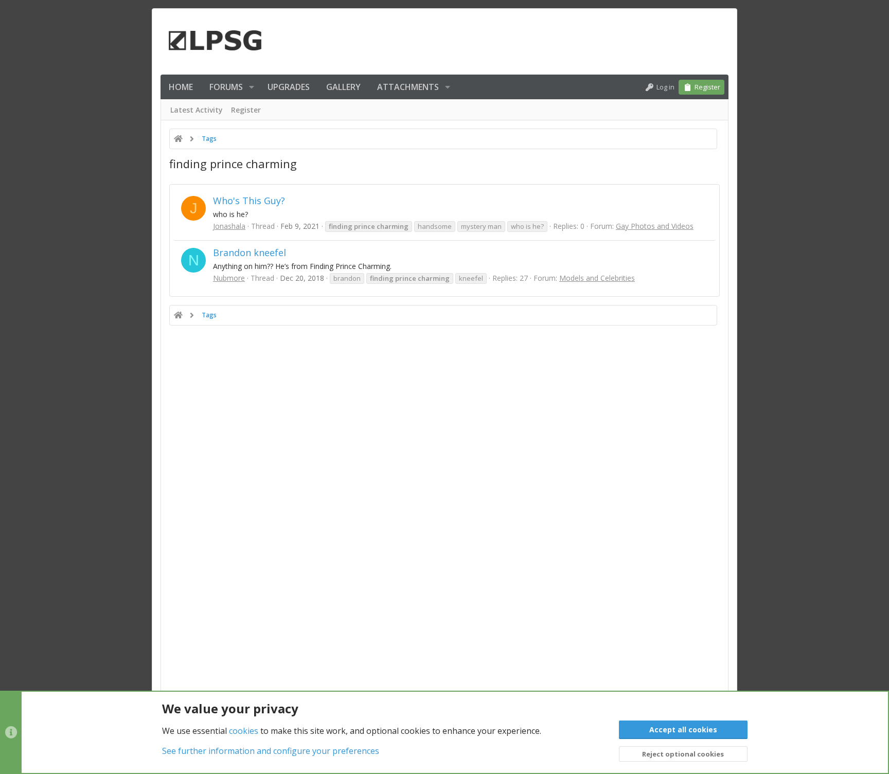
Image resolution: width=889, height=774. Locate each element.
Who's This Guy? (249, 200)
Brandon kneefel (249, 252)
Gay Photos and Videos (655, 226)
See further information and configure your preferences (270, 751)
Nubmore (229, 278)
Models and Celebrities (597, 278)
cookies (243, 730)
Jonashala (229, 226)
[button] (251, 87)
